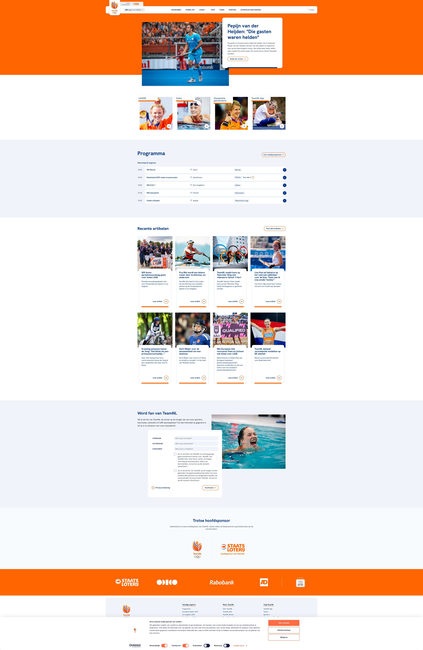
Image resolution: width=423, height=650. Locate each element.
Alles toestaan (283, 623)
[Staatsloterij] (126, 582)
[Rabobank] (222, 582)
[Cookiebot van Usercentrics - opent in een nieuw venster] (135, 645)
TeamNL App (190, 10)
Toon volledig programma (272, 155)
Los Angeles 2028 (188, 615)
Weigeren (284, 637)
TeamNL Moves (228, 615)
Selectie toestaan (283, 630)
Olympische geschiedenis (251, 10)
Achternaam (157, 444)
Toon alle (273, 228)
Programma (176, 10)
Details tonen (239, 646)
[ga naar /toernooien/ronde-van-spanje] (284, 200)
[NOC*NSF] (300, 582)
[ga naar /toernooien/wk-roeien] (284, 177)
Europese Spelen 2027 (190, 612)
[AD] (264, 582)
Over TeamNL (227, 609)
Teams (221, 10)
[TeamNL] (197, 549)
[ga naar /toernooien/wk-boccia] (284, 169)
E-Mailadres (157, 449)
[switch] (185, 645)
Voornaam (156, 438)
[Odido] (167, 582)
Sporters (232, 10)
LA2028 (201, 10)
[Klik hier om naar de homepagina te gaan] (114, 7)
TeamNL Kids (227, 612)
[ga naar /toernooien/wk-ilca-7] (284, 185)
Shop (213, 10)
